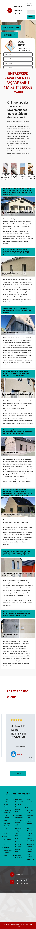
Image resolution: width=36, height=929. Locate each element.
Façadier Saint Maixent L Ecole (7, 803)
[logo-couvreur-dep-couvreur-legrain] (2, 10)
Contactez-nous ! (9, 35)
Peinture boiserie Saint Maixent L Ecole (8, 851)
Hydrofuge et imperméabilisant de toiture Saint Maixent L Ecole (19, 806)
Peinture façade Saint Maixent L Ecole (7, 840)
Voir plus (18, 773)
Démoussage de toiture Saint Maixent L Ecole (30, 812)
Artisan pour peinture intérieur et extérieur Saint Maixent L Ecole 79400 (30, 852)
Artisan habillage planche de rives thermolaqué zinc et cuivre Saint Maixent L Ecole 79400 (30, 831)
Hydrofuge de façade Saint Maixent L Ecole (7, 828)
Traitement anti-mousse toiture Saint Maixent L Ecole (19, 820)
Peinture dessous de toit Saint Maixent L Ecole (18, 846)
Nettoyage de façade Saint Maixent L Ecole (18, 833)
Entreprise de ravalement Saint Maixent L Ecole (7, 815)
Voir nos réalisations (11, 27)
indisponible (18, 7)
